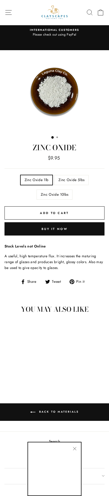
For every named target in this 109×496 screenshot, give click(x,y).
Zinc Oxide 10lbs (54, 194)
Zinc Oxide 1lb (37, 179)
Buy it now (54, 229)
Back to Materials (58, 412)
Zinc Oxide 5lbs (71, 179)
